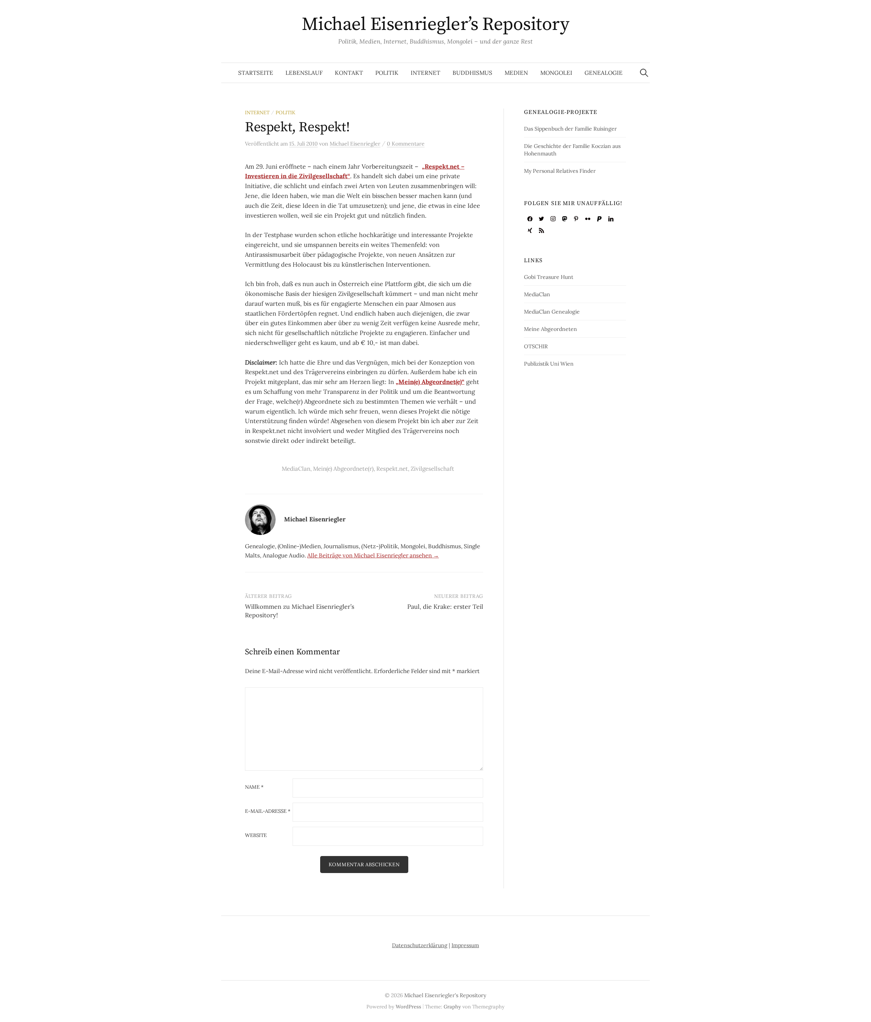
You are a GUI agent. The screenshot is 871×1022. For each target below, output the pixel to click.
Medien (516, 73)
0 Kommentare (406, 143)
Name (254, 787)
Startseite (255, 73)
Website (256, 835)
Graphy (452, 1006)
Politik (386, 73)
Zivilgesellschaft (432, 468)
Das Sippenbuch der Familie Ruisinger (570, 128)
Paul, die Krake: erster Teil (445, 606)
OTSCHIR (536, 346)
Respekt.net (392, 468)
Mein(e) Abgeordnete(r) (343, 468)
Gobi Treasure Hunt (548, 276)
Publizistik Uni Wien (549, 363)
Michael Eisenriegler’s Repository (435, 24)
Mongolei (556, 73)
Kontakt (349, 73)
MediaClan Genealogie (552, 311)
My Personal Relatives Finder (560, 170)
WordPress (408, 1006)
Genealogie (604, 73)
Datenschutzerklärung (419, 945)
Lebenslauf (304, 73)
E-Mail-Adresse (268, 811)
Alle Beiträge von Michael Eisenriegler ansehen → (373, 555)
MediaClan (296, 468)
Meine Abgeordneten (550, 328)
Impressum (465, 945)
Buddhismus (472, 73)
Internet (425, 73)
